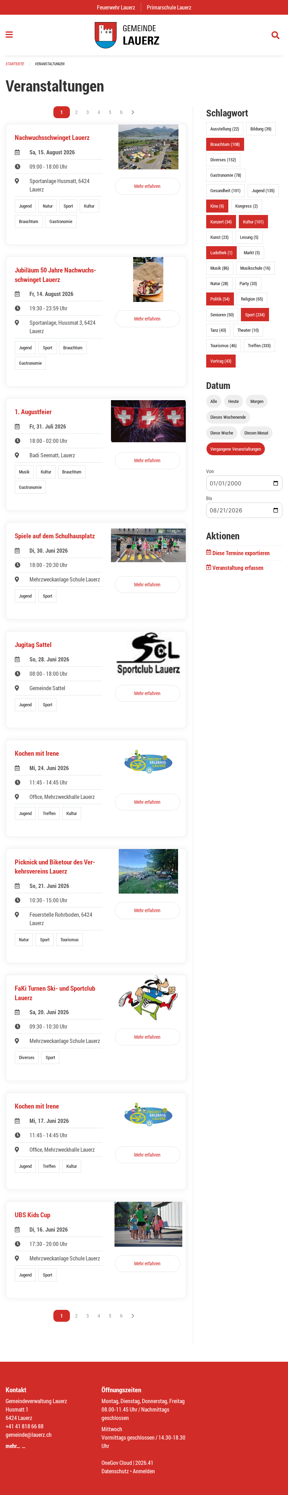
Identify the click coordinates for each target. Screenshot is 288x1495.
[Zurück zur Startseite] (144, 35)
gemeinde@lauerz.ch (29, 1434)
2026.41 (144, 1462)
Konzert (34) (221, 221)
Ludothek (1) (221, 252)
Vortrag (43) (220, 361)
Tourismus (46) (223, 345)
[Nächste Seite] (133, 112)
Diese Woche (221, 433)
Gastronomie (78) (225, 175)
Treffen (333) (259, 345)
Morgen (256, 401)
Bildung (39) (260, 129)
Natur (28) (219, 283)
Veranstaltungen (49, 63)
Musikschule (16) (255, 268)
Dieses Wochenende (228, 417)
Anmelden (144, 1471)
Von (210, 471)
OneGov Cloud (117, 1462)
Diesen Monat (256, 433)
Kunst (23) (219, 237)
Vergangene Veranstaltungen (235, 449)
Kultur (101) (253, 221)
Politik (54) (220, 299)
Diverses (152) (223, 159)
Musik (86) (219, 268)
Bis (209, 498)
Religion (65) (252, 299)
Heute (233, 401)
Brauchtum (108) (225, 144)
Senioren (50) (222, 314)
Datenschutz (115, 1471)
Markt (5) (252, 252)
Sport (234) (255, 314)
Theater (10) (248, 330)
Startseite (15, 63)
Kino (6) (217, 206)
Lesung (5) (249, 237)
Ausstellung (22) (224, 129)
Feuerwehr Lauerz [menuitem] (119, 7)
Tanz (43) (218, 330)
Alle (213, 401)
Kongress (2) (246, 206)
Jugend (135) (263, 190)
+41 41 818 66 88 (25, 1426)
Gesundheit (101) (225, 190)
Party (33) (248, 283)
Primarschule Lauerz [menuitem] (172, 7)
